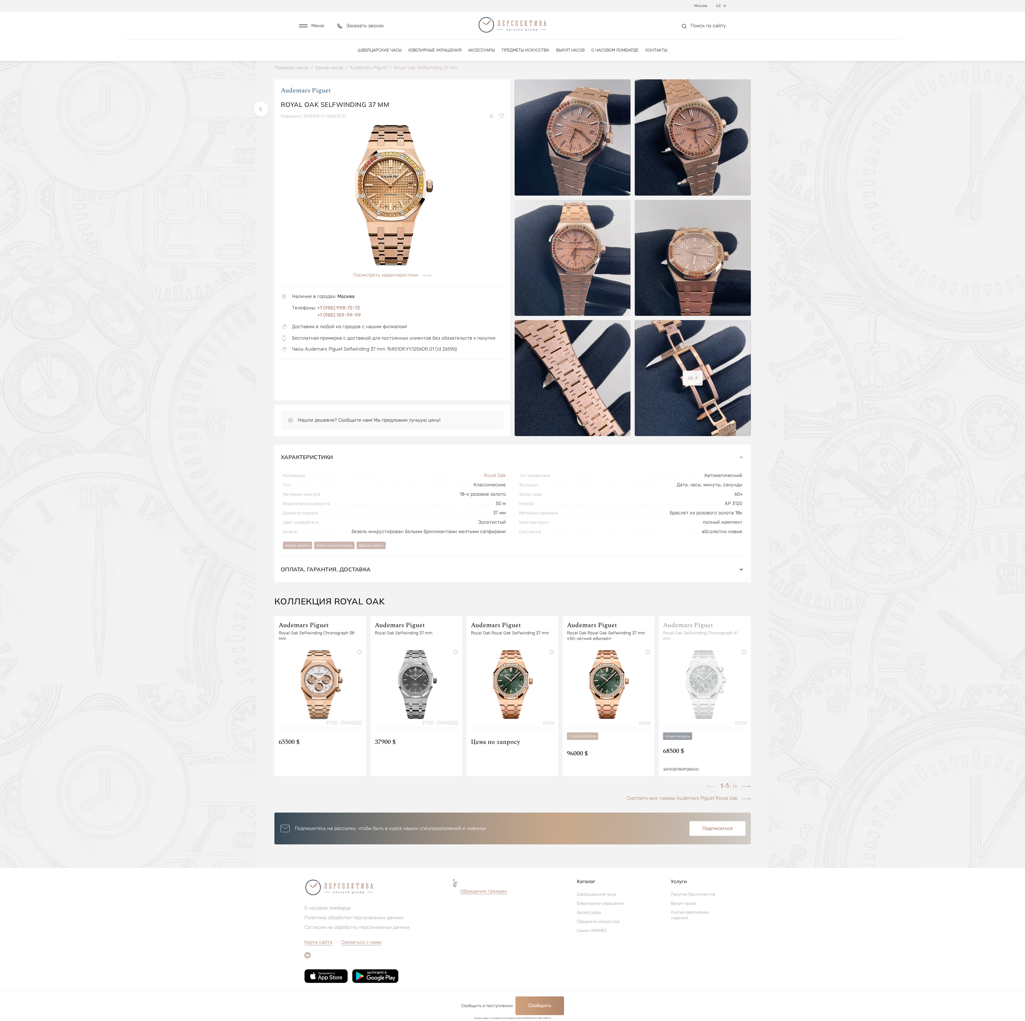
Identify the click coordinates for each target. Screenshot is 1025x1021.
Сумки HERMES (592, 930)
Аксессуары (481, 50)
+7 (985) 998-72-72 (338, 308)
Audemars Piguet (306, 90)
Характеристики (307, 457)
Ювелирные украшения (435, 50)
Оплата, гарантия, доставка (326, 569)
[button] (311, 25)
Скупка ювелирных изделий (690, 915)
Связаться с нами (361, 942)
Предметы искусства (525, 50)
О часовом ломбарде (614, 50)
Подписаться (717, 828)
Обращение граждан (483, 891)
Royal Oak (495, 475)
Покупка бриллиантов (693, 894)
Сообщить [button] (539, 1005)
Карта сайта (318, 942)
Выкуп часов (570, 50)
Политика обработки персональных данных (354, 918)
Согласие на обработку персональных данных (357, 927)
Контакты (656, 50)
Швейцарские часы (379, 50)
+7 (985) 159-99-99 (339, 315)
